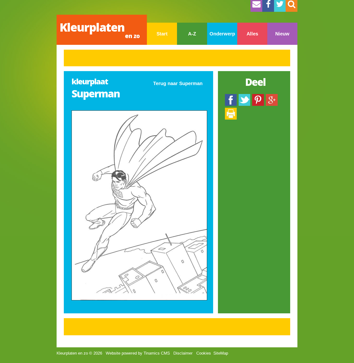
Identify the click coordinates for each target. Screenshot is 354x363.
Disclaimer (183, 353)
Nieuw (282, 33)
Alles (252, 33)
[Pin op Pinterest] (258, 96)
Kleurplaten (99, 29)
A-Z (192, 33)
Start (162, 33)
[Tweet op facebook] (244, 96)
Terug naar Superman (178, 83)
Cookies (203, 353)
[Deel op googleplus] (272, 96)
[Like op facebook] (231, 96)
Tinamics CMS (157, 353)
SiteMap (220, 353)
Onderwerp (222, 33)
